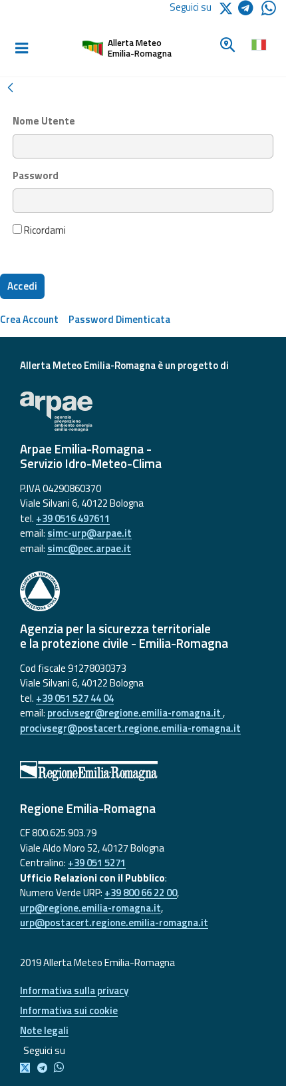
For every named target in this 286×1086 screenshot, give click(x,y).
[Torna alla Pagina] (10, 86)
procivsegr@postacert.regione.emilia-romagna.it (130, 728)
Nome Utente (44, 121)
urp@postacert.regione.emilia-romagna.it (114, 922)
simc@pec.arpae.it (89, 548)
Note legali (44, 1030)
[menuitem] (29, 319)
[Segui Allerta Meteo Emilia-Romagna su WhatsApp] (268, 11)
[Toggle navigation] (21, 49)
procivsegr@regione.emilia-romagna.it (135, 712)
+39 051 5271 (97, 862)
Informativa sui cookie (69, 1010)
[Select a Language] (258, 43)
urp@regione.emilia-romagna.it (90, 908)
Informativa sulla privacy (74, 990)
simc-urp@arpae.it (89, 533)
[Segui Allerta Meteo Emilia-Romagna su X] (27, 1068)
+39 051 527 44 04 (75, 698)
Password (36, 175)
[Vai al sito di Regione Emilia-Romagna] (143, 771)
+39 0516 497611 (73, 518)
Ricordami (44, 230)
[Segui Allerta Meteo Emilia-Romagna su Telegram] (249, 10)
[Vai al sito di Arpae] (143, 411)
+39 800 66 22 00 (140, 892)
